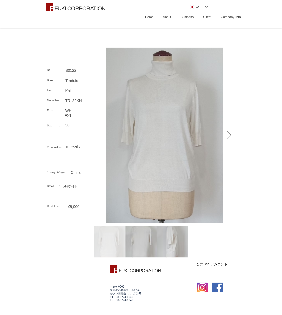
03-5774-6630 (124, 297)
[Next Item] (229, 135)
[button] (185, 17)
